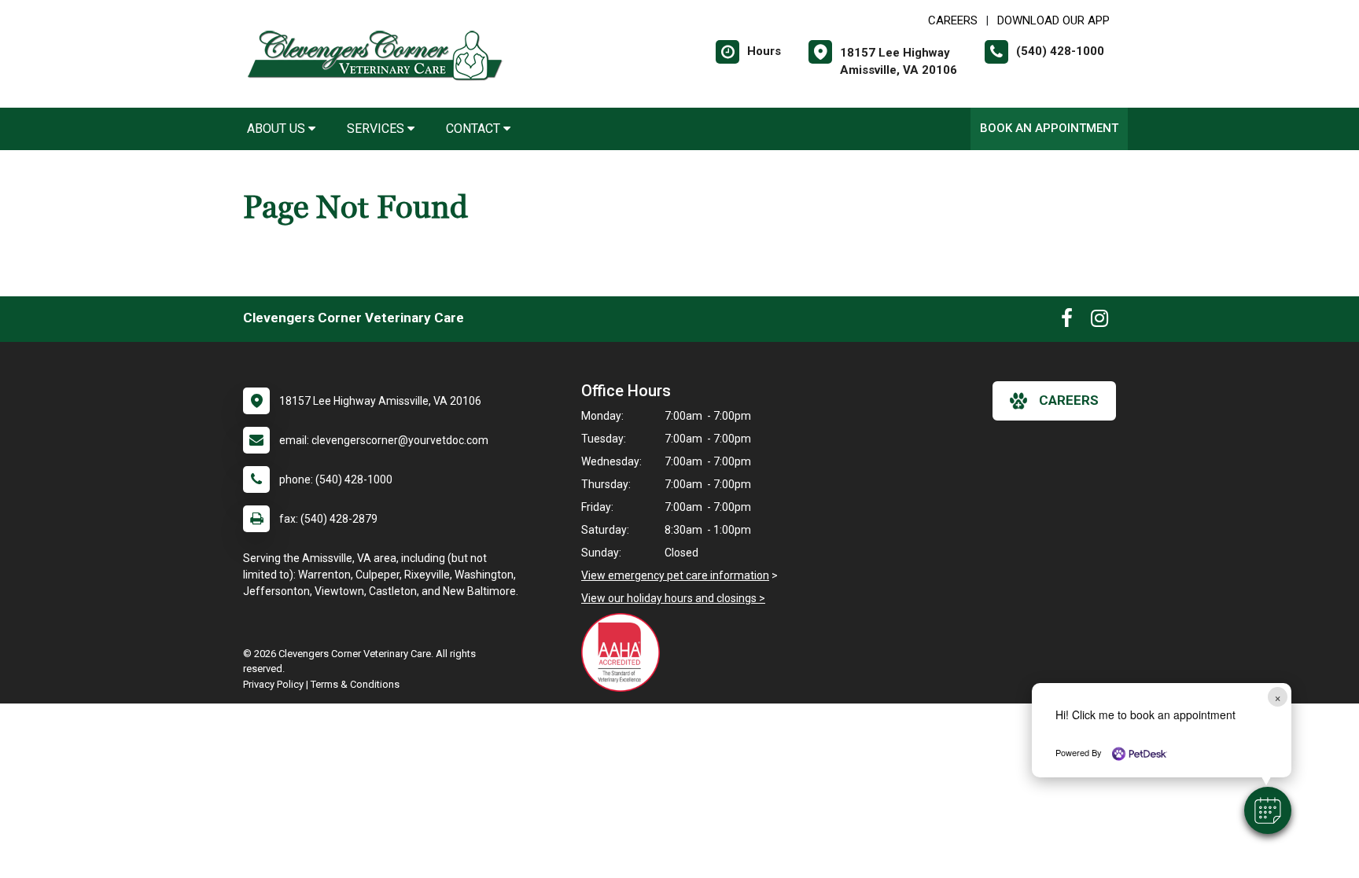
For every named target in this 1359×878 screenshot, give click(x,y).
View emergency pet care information (675, 575)
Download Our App (1053, 20)
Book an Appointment (1049, 128)
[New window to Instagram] (1099, 321)
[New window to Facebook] (1067, 321)
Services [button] (377, 128)
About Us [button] (277, 128)
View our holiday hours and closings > (673, 598)
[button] (1267, 810)
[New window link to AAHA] (624, 652)
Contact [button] (474, 128)
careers (1069, 400)
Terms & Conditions (355, 684)
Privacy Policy (273, 684)
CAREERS (953, 20)
